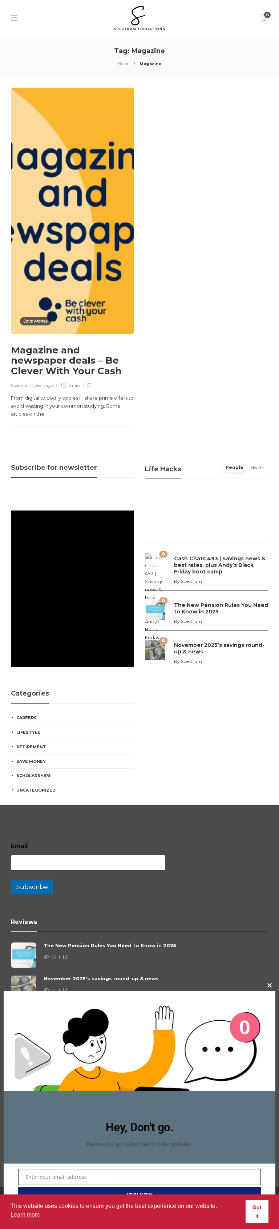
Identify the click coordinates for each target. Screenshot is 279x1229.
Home (123, 63)
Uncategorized (36, 790)
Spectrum (20, 385)
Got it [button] (257, 1211)
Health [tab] (257, 467)
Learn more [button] (25, 1215)
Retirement (31, 746)
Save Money (35, 321)
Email (21, 845)
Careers (26, 717)
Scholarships (33, 775)
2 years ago (42, 385)
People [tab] (234, 467)
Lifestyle (28, 732)
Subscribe (32, 886)
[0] (155, 609)
